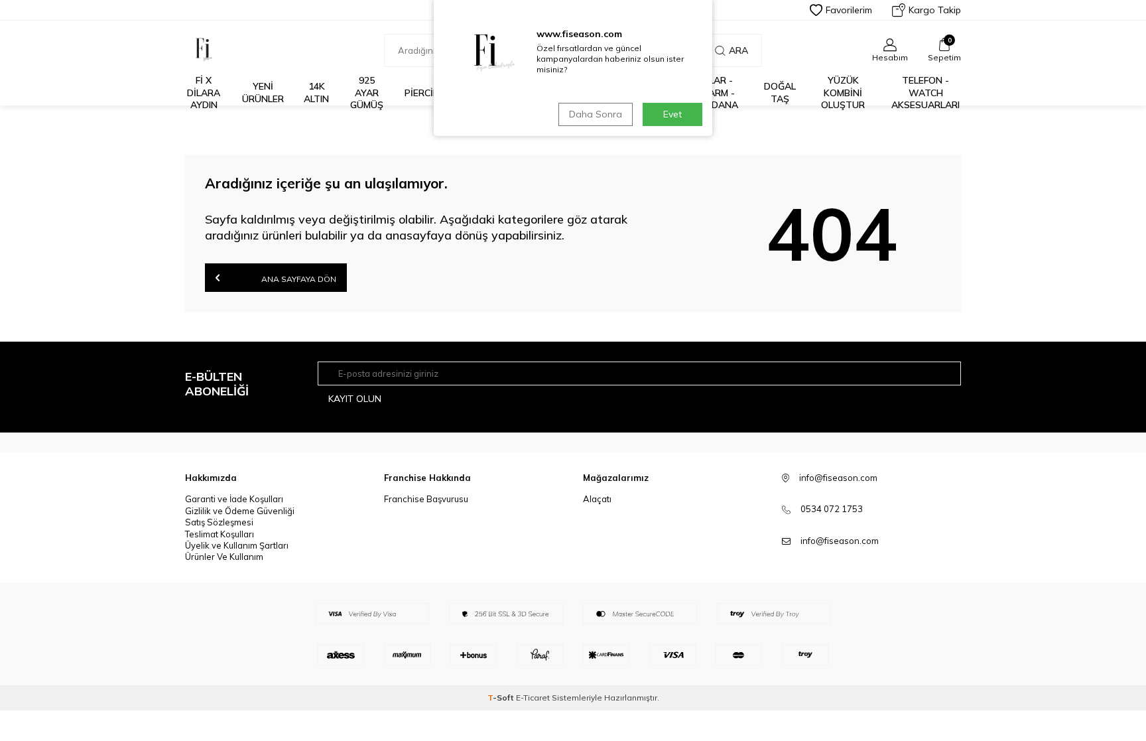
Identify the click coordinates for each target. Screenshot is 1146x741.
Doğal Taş (780, 92)
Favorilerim (849, 10)
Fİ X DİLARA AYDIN (203, 92)
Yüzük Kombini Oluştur (843, 92)
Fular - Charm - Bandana (715, 92)
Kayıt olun (354, 399)
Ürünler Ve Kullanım (224, 556)
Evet (672, 114)
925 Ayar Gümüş (366, 92)
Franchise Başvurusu (426, 499)
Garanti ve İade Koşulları (234, 499)
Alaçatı (597, 499)
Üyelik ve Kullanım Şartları (236, 545)
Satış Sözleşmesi (219, 522)
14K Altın (316, 92)
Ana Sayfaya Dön (297, 279)
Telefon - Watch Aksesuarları (925, 92)
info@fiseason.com (839, 540)
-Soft (501, 698)
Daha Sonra (595, 114)
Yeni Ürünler (263, 92)
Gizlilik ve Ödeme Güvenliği (239, 510)
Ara (738, 50)
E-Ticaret (533, 698)
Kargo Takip (935, 10)
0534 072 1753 (831, 509)
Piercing (425, 93)
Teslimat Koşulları (219, 534)
